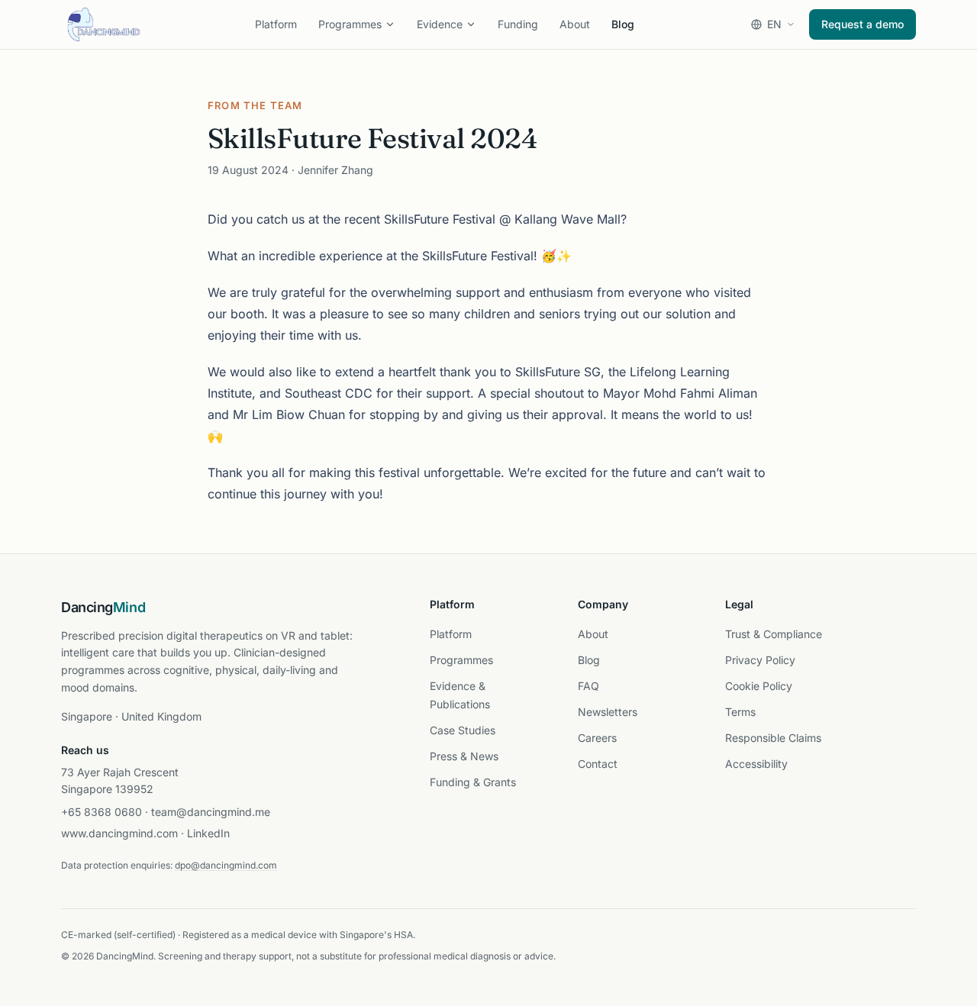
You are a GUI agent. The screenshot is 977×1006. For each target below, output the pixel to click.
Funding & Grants (473, 781)
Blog (622, 24)
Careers (597, 737)
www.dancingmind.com (119, 833)
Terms (740, 711)
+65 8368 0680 (101, 811)
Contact (597, 763)
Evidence (440, 24)
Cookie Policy (758, 685)
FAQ (588, 685)
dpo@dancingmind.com (226, 865)
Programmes (350, 24)
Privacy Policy (760, 659)
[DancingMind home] (104, 24)
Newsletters (607, 711)
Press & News (464, 756)
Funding (518, 24)
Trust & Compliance (773, 633)
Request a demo (862, 24)
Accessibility (756, 763)
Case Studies (462, 730)
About (574, 24)
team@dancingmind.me (210, 811)
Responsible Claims (773, 737)
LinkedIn (208, 833)
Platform (276, 24)
